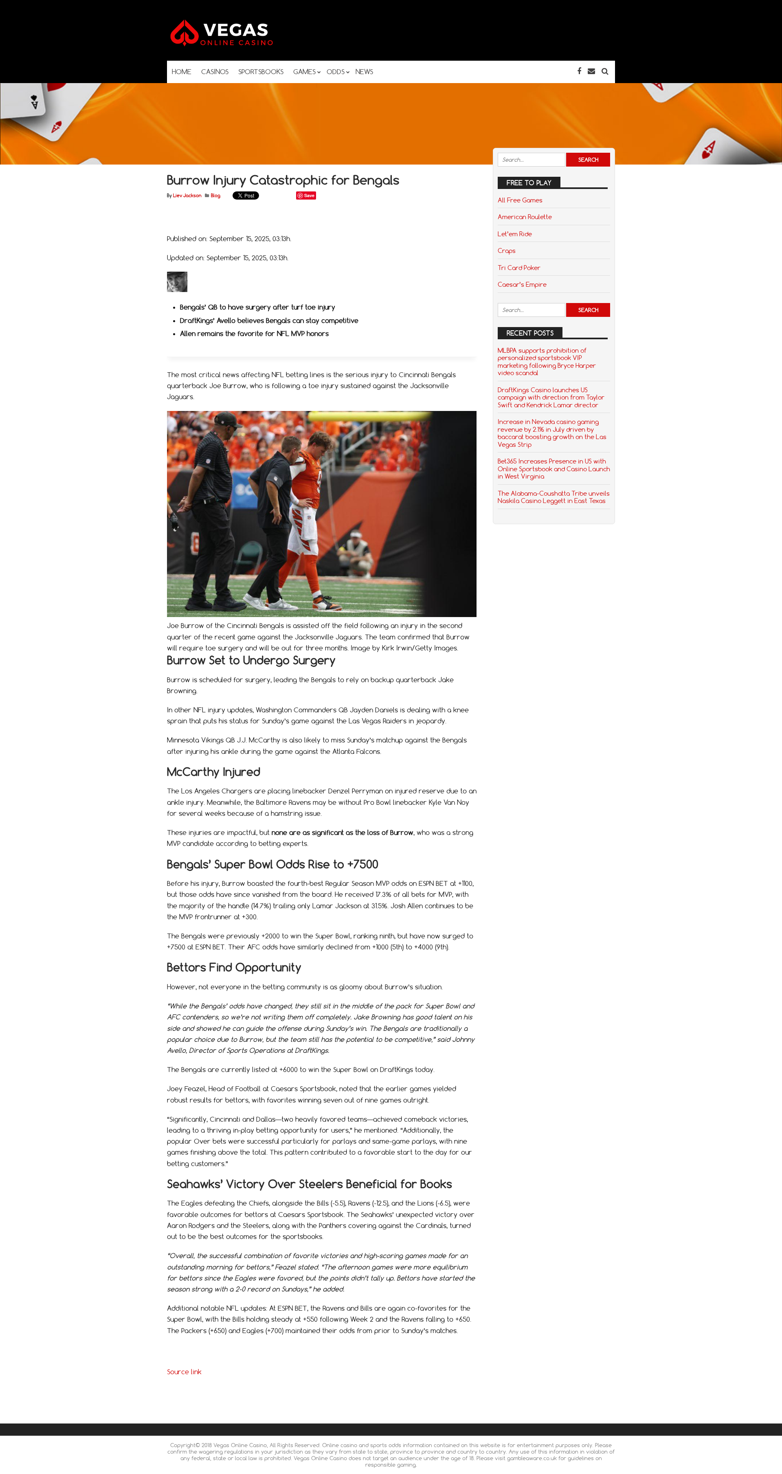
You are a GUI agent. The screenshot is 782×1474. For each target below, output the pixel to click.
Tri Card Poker (519, 268)
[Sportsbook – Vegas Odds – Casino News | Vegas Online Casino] (234, 45)
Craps (507, 250)
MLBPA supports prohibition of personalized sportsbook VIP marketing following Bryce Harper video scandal (547, 361)
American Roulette (525, 217)
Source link (184, 1372)
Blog (215, 195)
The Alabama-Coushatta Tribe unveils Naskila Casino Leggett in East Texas (554, 497)
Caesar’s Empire (522, 284)
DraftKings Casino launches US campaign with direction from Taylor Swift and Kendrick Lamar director (551, 397)
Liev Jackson (187, 195)
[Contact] (591, 71)
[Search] (605, 71)
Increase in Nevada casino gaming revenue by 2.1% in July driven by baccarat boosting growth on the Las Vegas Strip (552, 432)
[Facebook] (579, 71)
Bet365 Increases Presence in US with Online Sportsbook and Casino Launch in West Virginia (554, 468)
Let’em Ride (515, 234)
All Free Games (520, 200)
